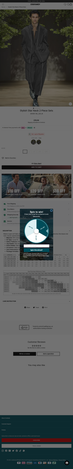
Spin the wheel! (36, 250)
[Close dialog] (51, 210)
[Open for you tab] (67, 463)
